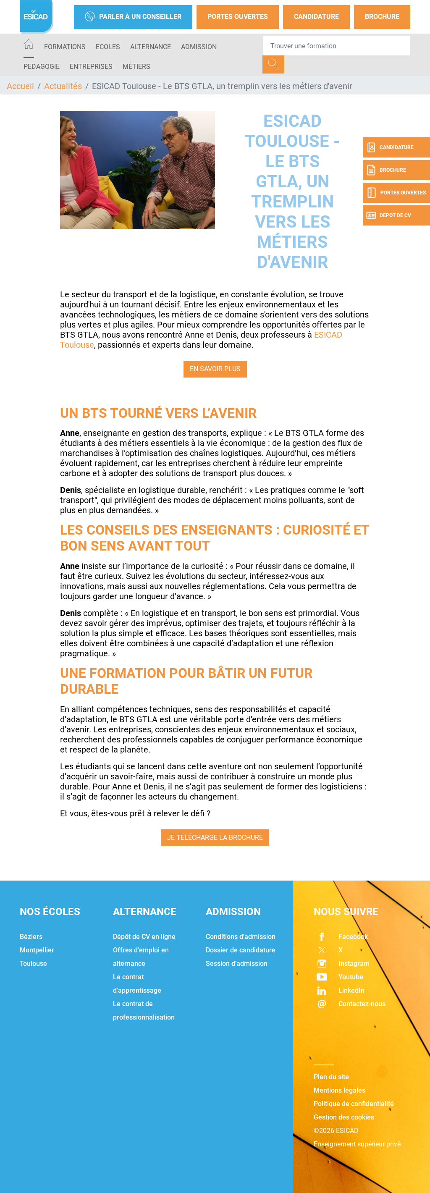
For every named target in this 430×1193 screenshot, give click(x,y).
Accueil (20, 86)
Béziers (31, 937)
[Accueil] (28, 46)
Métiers (136, 67)
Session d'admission (236, 964)
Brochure (382, 17)
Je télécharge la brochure (215, 838)
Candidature (316, 17)
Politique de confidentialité (354, 1104)
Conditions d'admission (240, 937)
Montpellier (37, 950)
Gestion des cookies (344, 1117)
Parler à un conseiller (140, 17)
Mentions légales (339, 1090)
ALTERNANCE (150, 47)
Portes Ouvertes (237, 17)
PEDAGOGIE (42, 67)
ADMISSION (199, 47)
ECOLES (108, 47)
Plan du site (331, 1077)
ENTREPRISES (91, 67)
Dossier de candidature (240, 950)
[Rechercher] (273, 64)
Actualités (63, 86)
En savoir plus (215, 369)
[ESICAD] (36, 17)
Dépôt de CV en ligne (144, 937)
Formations (65, 47)
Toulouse (33, 964)
